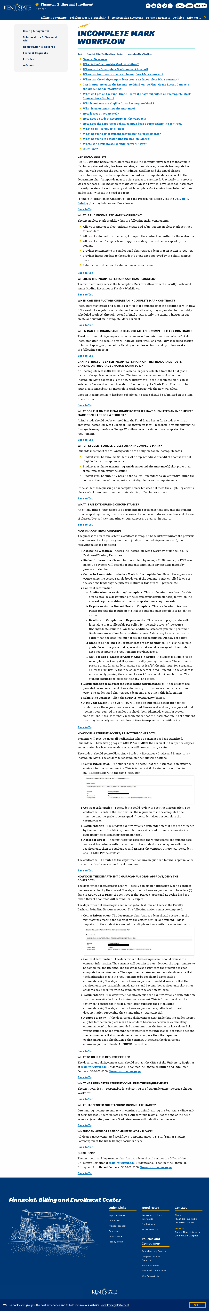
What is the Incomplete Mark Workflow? (111, 64)
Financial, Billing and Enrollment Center (105, 53)
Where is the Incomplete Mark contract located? (115, 69)
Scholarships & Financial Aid (40, 38)
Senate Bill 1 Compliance (154, 1270)
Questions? (90, 149)
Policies (28, 59)
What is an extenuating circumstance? (109, 108)
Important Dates (117, 1215)
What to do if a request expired (104, 128)
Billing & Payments (36, 30)
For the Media (148, 1224)
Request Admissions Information (151, 1216)
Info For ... (30, 65)
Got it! (197, 1305)
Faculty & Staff (116, 1241)
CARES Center (116, 1236)
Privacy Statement (151, 1265)
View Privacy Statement (115, 1305)
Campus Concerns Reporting (151, 1258)
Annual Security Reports (154, 1251)
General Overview (95, 59)
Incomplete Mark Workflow (140, 53)
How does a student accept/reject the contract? (114, 118)
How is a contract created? (101, 113)
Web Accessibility (150, 1276)
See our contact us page (125, 1071)
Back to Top (85, 209)
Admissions (114, 1231)
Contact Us (114, 1220)
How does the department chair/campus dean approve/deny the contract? (132, 123)
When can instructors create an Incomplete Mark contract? (123, 74)
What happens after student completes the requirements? (122, 133)
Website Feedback (151, 1229)
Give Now (201, 5)
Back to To (85, 1173)
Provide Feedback (117, 1225)
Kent (80, 53)
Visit (189, 5)
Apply (180, 5)
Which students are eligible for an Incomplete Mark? (118, 103)
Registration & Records (39, 46)
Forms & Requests (35, 52)
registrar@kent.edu (94, 1067)
